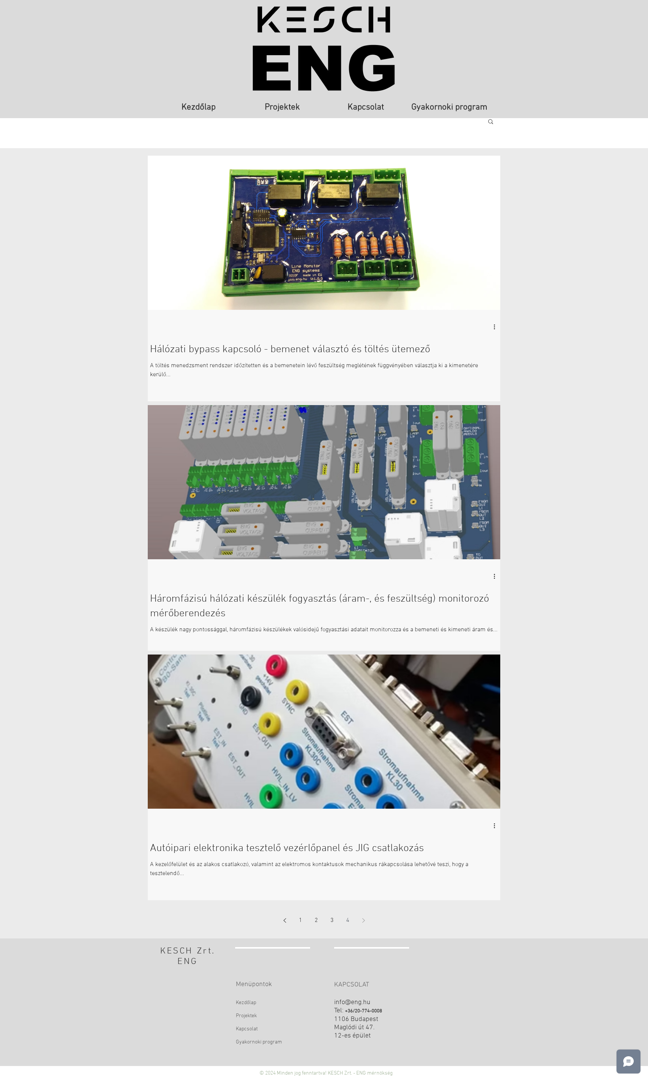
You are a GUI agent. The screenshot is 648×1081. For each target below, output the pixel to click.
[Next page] (363, 920)
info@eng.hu (352, 1002)
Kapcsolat (247, 1029)
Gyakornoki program (259, 1042)
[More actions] (496, 326)
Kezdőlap (246, 1003)
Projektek (246, 1016)
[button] (490, 122)
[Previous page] (284, 920)
